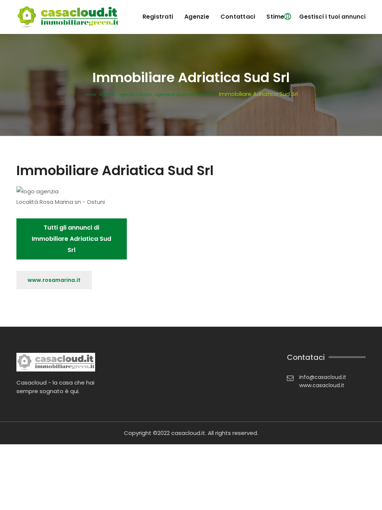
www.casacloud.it (321, 385)
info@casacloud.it (322, 377)
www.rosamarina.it (54, 280)
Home (90, 95)
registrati (158, 16)
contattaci (238, 16)
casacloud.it (188, 433)
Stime (275, 16)
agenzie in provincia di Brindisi (185, 95)
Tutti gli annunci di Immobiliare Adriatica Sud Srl (71, 238)
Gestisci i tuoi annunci (332, 17)
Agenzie (107, 95)
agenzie (196, 16)
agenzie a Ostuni (135, 95)
